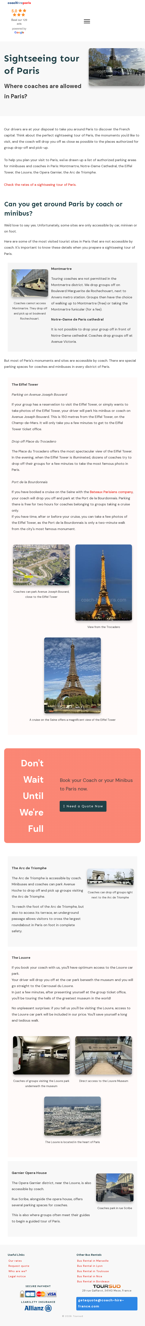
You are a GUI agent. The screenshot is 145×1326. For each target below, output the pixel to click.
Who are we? (17, 1271)
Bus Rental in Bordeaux (93, 1281)
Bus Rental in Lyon (90, 1266)
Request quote (18, 1266)
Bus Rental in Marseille (93, 1260)
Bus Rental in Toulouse (93, 1271)
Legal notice (17, 1276)
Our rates (15, 1260)
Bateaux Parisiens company (111, 492)
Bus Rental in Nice (89, 1276)
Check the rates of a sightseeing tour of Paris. (40, 184)
